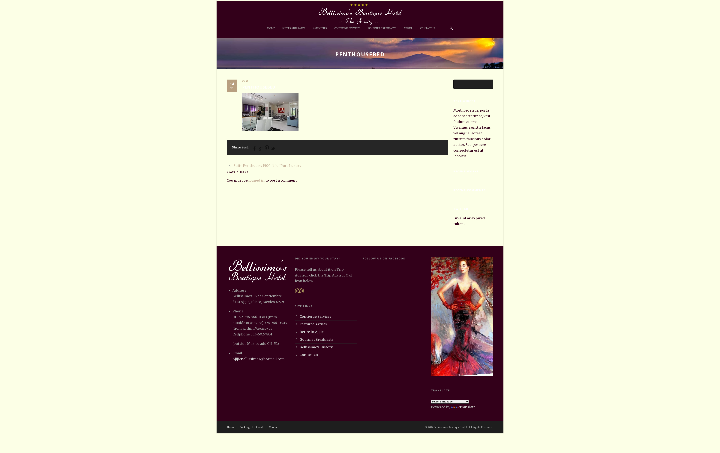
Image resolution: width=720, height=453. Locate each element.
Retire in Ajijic (311, 332)
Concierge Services (347, 28)
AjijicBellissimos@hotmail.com (258, 359)
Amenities (320, 28)
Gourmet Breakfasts (382, 28)
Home (271, 28)
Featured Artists (313, 324)
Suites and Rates (293, 28)
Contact (273, 427)
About (408, 28)
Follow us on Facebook (384, 258)
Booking (244, 427)
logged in (256, 180)
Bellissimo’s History (316, 347)
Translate (467, 407)
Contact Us (428, 28)
